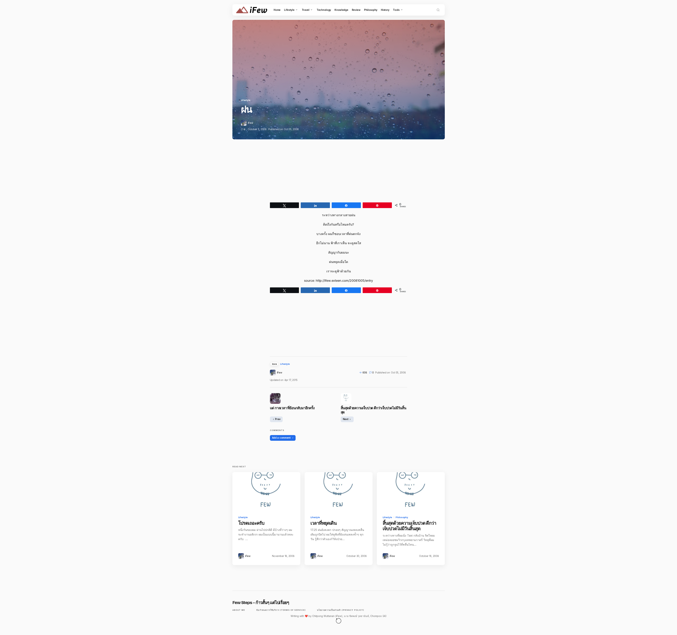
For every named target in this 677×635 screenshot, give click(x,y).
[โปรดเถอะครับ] (266, 491)
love (274, 363)
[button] (438, 10)
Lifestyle (245, 100)
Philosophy (402, 517)
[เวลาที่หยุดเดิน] (338, 491)
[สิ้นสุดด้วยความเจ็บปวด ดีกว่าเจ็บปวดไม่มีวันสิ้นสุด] (411, 491)
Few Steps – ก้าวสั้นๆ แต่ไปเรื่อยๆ (260, 602)
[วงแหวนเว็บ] (338, 620)
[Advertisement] (338, 174)
